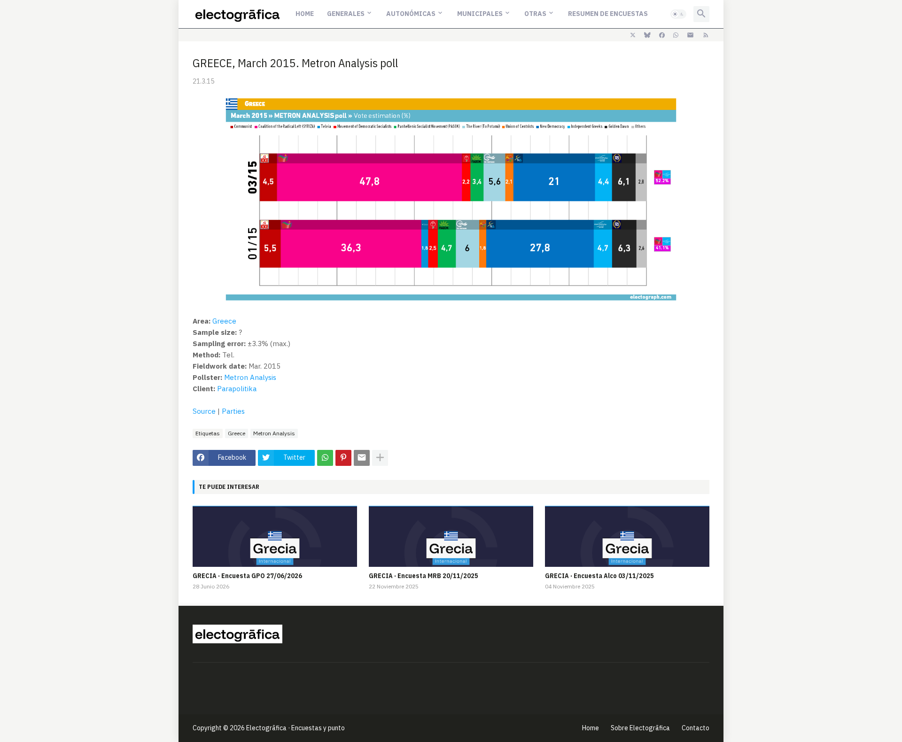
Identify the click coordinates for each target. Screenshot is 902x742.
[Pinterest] (343, 458)
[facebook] (662, 35)
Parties (233, 411)
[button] (678, 14)
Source (204, 411)
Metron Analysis (250, 377)
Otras (535, 13)
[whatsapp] (675, 35)
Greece (224, 321)
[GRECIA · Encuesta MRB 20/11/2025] (451, 536)
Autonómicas (410, 13)
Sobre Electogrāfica (640, 728)
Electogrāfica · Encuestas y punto (295, 728)
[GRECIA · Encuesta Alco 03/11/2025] (627, 536)
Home (304, 13)
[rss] (705, 35)
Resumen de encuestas (608, 13)
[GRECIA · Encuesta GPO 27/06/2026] (275, 536)
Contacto (695, 728)
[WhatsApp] (325, 458)
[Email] (362, 458)
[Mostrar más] (380, 458)
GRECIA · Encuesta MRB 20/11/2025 (423, 576)
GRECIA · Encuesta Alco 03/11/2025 (599, 576)
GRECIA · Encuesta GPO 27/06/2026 (247, 576)
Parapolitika (237, 388)
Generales (346, 13)
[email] (690, 35)
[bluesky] (647, 35)
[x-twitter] (633, 35)
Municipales (480, 13)
